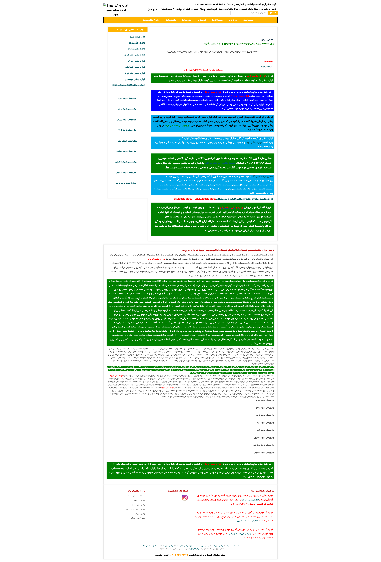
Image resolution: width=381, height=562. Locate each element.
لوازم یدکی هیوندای (135, 79)
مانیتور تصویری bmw (205, 198)
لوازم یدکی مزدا (137, 42)
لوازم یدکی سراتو (136, 61)
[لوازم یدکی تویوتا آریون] (141, 141)
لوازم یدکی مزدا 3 (212, 92)
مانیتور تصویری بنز (183, 198)
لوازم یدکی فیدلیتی (135, 67)
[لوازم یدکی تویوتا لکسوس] (141, 173)
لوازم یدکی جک (256, 76)
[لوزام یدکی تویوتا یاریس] (141, 120)
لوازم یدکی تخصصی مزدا (177, 125)
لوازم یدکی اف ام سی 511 (135, 509)
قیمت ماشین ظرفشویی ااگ (220, 163)
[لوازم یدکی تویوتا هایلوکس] (141, 162)
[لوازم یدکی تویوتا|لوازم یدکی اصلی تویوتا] (109, 20)
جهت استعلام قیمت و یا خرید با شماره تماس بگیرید (190, 555)
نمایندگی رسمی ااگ (138, 518)
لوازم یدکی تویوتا (267, 67)
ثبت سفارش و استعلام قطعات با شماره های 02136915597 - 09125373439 (235, 4)
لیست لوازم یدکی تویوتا (136, 496)
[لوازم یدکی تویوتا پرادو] (141, 109)
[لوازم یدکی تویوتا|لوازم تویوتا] (116, 10)
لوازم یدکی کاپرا (254, 142)
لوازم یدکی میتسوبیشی (240, 533)
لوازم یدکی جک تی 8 (134, 55)
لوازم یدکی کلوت (139, 514)
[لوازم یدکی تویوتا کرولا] (141, 130)
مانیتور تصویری (137, 36)
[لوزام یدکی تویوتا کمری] (141, 98)
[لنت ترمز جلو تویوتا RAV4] (141, 183)
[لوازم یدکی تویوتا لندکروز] (141, 151)
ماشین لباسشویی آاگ (262, 176)
